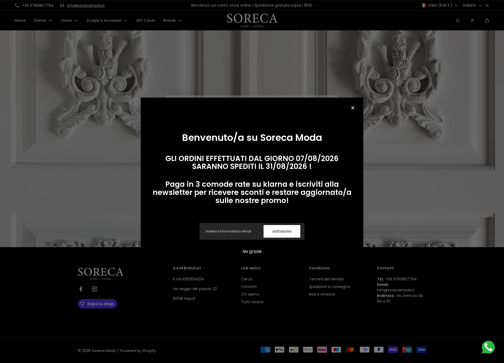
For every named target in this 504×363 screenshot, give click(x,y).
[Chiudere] (352, 108)
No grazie (252, 251)
